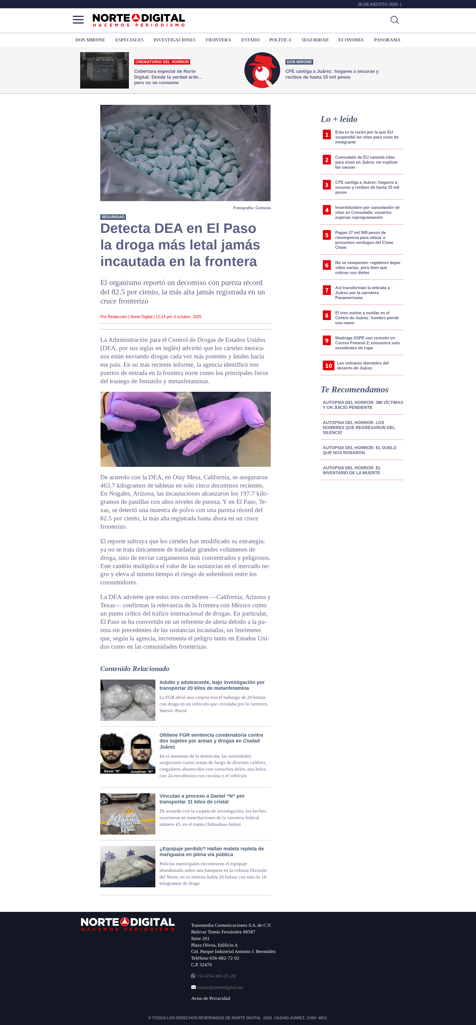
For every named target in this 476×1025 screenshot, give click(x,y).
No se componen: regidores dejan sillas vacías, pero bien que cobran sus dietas (367, 267)
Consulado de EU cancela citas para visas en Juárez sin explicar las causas (366, 162)
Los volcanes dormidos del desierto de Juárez (363, 365)
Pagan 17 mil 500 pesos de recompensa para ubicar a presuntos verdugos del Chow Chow (364, 240)
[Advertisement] (362, 530)
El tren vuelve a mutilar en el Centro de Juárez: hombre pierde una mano (367, 317)
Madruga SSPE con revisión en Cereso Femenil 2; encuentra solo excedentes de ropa (367, 343)
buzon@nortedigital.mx (220, 987)
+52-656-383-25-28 (215, 976)
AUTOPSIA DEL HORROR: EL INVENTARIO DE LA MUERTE (352, 470)
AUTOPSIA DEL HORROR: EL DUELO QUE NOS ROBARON (360, 450)
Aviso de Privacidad (210, 998)
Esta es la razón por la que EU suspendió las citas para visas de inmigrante (367, 137)
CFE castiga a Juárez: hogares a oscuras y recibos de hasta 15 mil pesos (367, 187)
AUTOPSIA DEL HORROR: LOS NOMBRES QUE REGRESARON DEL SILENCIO (359, 427)
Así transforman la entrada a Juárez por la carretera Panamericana (362, 292)
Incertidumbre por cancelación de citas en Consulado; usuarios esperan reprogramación (367, 212)
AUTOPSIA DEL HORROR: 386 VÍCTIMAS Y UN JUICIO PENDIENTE (363, 405)
